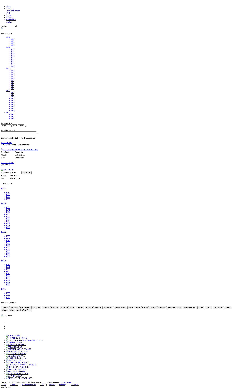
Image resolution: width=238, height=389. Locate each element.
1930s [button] (8, 37)
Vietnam (228, 307)
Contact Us (75, 385)
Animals (5, 307)
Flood (72, 307)
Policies (9, 15)
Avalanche (14, 307)
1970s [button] (8, 112)
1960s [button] (8, 91)
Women (4, 310)
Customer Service (13, 11)
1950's (3, 232)
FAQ (8, 13)
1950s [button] (8, 69)
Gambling (80, 307)
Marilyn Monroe (120, 307)
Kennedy (98, 307)
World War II (26, 310)
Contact (9, 22)
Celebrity (46, 307)
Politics (145, 307)
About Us (10, 8)
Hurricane (89, 307)
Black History (25, 307)
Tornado (208, 307)
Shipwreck (162, 307)
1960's (3, 260)
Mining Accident (134, 307)
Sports (200, 307)
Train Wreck (218, 307)
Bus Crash (36, 307)
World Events (15, 310)
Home (8, 6)
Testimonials (11, 20)
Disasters (54, 307)
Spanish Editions (190, 307)
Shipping (9, 17)
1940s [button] (8, 47)
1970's (3, 289)
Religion (153, 307)
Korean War (108, 307)
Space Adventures (174, 307)
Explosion (64, 307)
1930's (3, 188)
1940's (3, 203)
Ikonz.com (67, 382)
